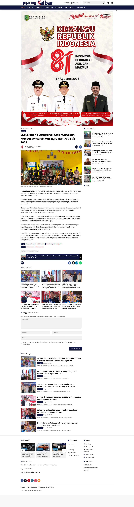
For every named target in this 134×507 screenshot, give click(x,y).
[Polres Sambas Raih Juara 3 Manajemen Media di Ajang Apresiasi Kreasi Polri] (72, 297)
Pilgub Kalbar (72, 452)
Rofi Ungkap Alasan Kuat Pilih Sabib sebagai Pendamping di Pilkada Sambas (102, 151)
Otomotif (40, 449)
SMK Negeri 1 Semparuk (55, 244)
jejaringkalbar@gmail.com (32, 472)
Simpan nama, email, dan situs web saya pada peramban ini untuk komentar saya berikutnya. (49, 343)
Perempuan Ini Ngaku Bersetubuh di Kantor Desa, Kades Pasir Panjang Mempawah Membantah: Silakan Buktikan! (101, 160)
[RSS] (38, 480)
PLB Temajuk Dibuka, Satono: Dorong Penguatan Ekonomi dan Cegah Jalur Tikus (50, 286)
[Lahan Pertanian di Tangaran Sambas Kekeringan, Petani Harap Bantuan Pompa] (51, 297)
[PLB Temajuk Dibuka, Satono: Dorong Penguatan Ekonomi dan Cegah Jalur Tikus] (51, 276)
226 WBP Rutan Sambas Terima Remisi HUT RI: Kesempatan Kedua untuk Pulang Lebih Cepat (71, 286)
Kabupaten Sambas (88, 451)
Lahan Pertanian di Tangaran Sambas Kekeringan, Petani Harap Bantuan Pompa (51, 306)
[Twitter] (73, 262)
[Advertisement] (98, 199)
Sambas (23, 131)
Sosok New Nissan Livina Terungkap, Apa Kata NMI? (27, 454)
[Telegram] (76, 262)
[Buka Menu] (112, 3)
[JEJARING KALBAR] (38, 3)
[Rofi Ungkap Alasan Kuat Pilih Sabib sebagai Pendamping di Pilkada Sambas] (87, 152)
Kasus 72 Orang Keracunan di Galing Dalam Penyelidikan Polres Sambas (102, 169)
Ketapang (71, 450)
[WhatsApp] (80, 262)
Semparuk (40, 247)
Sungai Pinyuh (90, 457)
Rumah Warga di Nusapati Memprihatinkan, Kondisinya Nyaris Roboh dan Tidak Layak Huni (102, 178)
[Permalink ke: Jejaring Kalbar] (23, 147)
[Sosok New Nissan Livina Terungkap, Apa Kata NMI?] (28, 447)
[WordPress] (32, 480)
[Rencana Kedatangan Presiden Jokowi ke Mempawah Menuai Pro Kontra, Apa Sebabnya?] (87, 143)
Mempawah (71, 447)
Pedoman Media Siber (91, 468)
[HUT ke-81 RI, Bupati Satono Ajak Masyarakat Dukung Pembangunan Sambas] (30, 297)
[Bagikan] (80, 147)
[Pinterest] (28, 480)
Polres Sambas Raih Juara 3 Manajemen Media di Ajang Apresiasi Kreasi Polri (71, 306)
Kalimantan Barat (73, 455)
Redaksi (86, 470)
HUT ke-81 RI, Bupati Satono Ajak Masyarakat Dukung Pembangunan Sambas (30, 306)
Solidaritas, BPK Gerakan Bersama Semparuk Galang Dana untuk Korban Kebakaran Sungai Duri (30, 286)
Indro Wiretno (32, 244)
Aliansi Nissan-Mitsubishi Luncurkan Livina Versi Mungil (42, 455)
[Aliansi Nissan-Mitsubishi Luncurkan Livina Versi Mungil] (43, 447)
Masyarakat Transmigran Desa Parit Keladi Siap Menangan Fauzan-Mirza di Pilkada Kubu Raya (102, 134)
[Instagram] (35, 480)
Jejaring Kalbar (29, 146)
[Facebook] (69, 262)
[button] (103, 2)
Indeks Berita (88, 465)
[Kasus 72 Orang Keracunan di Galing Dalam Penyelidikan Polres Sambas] (87, 170)
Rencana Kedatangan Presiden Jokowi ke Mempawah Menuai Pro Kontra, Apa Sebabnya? (102, 143)
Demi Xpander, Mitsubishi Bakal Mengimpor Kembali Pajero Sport (58, 455)
